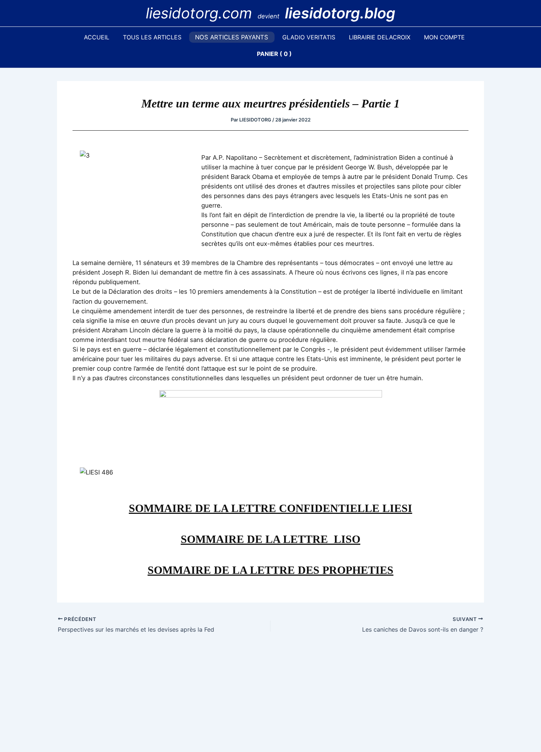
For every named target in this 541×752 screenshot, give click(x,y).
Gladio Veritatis (308, 37)
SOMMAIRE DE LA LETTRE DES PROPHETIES (270, 570)
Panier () (274, 53)
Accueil (96, 37)
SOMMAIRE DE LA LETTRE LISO (270, 539)
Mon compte (444, 37)
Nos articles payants (231, 37)
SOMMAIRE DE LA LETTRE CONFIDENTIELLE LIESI (270, 508)
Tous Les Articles (152, 37)
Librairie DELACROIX (379, 37)
